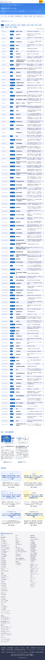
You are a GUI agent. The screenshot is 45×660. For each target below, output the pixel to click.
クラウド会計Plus (4, 541)
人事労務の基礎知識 (33, 546)
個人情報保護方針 (10, 647)
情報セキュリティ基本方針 (19, 647)
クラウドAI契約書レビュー (5, 606)
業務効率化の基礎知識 (33, 554)
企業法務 (25, 16)
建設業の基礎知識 (33, 557)
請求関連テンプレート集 (34, 564)
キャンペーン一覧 (33, 578)
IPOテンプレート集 (33, 572)
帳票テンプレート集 (33, 567)
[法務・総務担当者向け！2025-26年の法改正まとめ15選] (22, 449)
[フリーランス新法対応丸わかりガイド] (8, 449)
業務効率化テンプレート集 (34, 574)
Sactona (7, 635)
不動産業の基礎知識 (33, 559)
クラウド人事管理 (3, 575)
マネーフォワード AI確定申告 (5, 547)
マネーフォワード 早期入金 (5, 629)
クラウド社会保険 (3, 585)
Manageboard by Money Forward (6, 633)
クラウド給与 (3, 581)
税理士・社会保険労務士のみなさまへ (21, 559)
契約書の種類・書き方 (19, 16)
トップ (2, 16)
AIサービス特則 (41, 649)
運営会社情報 (3, 647)
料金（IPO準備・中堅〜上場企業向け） (21, 551)
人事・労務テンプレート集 (34, 568)
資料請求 (40, 1)
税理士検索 (17, 542)
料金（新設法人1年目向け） (20, 548)
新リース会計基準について (5, 619)
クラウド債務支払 (3, 560)
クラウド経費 (3, 558)
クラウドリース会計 (4, 543)
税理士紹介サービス (19, 541)
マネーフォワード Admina (5, 612)
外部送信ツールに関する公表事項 (7, 649)
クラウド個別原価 (3, 564)
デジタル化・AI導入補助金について (6, 618)
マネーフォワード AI (5, 641)
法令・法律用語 (10, 16)
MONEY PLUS (33, 584)
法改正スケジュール (9, 8)
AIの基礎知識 (32, 561)
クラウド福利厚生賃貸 (4, 590)
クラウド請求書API (18, 563)
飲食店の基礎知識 (33, 555)
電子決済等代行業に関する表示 (20, 649)
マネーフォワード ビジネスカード (6, 610)
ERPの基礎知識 (32, 542)
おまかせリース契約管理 (4, 600)
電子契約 (30, 16)
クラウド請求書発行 (5, 552)
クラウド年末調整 (3, 583)
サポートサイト (18, 538)
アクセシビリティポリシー (31, 649)
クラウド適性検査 (3, 594)
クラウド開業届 (3, 609)
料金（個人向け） (18, 547)
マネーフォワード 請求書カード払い (6, 627)
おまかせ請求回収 (3, 599)
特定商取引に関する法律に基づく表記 (37, 647)
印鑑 (34, 16)
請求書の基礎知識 (33, 547)
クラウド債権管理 (4, 556)
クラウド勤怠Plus (5, 579)
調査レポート (32, 580)
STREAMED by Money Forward (5, 631)
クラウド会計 (3, 539)
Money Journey (32, 585)
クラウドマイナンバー (4, 588)
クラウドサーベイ (4, 592)
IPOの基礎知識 (32, 551)
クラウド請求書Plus (4, 554)
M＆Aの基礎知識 (32, 558)
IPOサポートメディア (19, 556)
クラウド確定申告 (5, 545)
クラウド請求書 (5, 550)
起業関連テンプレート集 (34, 571)
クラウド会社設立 (3, 608)
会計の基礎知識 (32, 543)
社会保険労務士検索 (19, 544)
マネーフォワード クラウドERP (5, 613)
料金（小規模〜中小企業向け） (20, 550)
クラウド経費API (18, 564)
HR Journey (32, 587)
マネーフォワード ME (33, 582)
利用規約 (27, 647)
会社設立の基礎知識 (33, 550)
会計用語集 (32, 540)
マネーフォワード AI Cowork (5, 639)
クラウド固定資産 (3, 562)
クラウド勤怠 (5, 577)
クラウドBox (5, 569)
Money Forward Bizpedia (34, 539)
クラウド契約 (3, 605)
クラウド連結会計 (3, 566)
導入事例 (17, 540)
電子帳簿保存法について (4, 616)
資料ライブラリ (32, 577)
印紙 (5, 16)
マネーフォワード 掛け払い (5, 571)
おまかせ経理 (3, 597)
